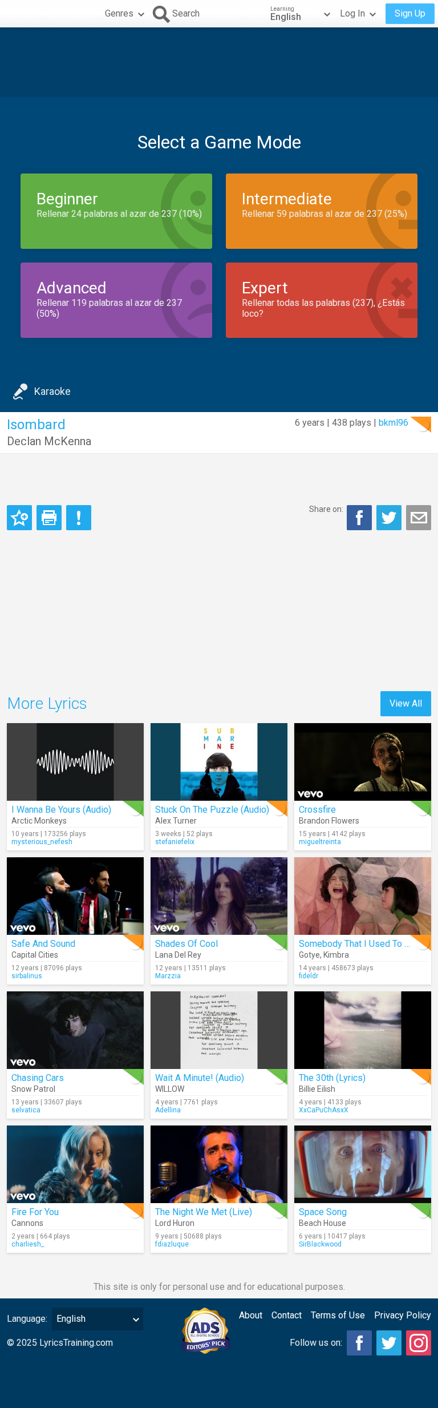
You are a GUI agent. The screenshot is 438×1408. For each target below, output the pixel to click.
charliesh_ (27, 1244)
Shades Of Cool (186, 943)
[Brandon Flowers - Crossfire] (362, 762)
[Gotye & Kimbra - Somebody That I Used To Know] (362, 896)
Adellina (168, 1110)
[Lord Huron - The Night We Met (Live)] (219, 1164)
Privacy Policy (402, 1315)
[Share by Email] (418, 517)
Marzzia (168, 976)
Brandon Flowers (329, 820)
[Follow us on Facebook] (359, 1342)
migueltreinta (320, 842)
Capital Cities (34, 954)
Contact (286, 1315)
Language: (27, 1318)
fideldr (308, 976)
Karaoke (52, 391)
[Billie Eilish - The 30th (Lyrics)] (362, 1030)
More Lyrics (47, 703)
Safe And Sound (43, 943)
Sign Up (410, 13)
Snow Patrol (33, 1089)
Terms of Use (338, 1315)
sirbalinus (26, 976)
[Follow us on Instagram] (418, 1342)
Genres (119, 13)
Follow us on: (316, 1342)
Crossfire (317, 809)
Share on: (326, 509)
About (250, 1315)
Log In (352, 13)
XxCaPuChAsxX (323, 1110)
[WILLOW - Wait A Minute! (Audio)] (219, 1030)
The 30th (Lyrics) (332, 1077)
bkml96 (393, 422)
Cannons (27, 1223)
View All (406, 703)
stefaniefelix (174, 842)
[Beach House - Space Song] (362, 1164)
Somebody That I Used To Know (363, 943)
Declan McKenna (49, 441)
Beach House (322, 1223)
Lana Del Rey (178, 954)
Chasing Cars (37, 1077)
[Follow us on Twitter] (389, 1342)
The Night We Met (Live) (203, 1212)
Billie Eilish (317, 1089)
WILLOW (169, 1089)
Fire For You (35, 1212)
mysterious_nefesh (41, 842)
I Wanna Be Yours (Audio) (61, 809)
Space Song (323, 1212)
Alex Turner (176, 820)
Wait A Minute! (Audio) (199, 1077)
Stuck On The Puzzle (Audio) (212, 809)
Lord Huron (174, 1223)
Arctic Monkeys (39, 820)
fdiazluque (172, 1244)
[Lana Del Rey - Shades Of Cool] (219, 896)
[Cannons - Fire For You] (75, 1164)
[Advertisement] (219, 62)
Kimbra (336, 954)
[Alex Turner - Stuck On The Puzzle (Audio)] (219, 762)
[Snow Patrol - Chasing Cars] (75, 1030)
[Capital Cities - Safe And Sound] (75, 896)
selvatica (25, 1110)
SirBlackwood (320, 1244)
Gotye (309, 954)
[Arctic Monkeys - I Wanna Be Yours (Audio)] (75, 762)
